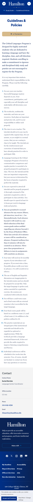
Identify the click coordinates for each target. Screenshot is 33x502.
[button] (4, 3)
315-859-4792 (7, 405)
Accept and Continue (9, 498)
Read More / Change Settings (25, 499)
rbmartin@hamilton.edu (11, 413)
